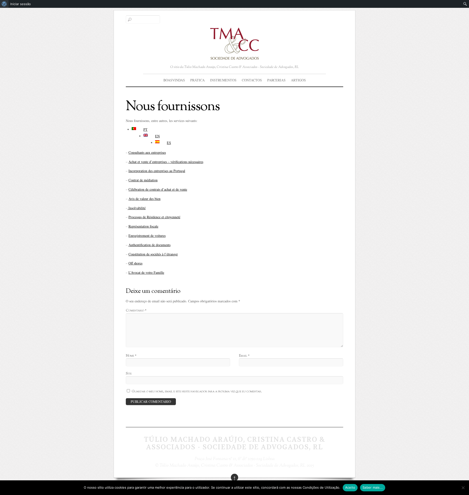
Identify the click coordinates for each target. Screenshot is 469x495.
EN (157, 136)
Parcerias (276, 80)
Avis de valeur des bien (144, 198)
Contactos (252, 80)
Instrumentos (223, 80)
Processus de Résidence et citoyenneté (154, 217)
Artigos (298, 80)
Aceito (350, 487)
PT (145, 129)
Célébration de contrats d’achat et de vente (157, 189)
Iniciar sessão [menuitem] (20, 4)
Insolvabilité (137, 208)
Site (129, 373)
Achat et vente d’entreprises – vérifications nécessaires (165, 161)
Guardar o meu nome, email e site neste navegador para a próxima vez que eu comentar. (197, 391)
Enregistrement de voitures (147, 235)
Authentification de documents (149, 244)
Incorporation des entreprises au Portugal (156, 170)
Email (244, 355)
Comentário (136, 310)
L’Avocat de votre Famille (146, 272)
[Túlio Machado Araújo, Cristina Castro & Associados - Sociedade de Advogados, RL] (234, 56)
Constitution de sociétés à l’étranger (153, 254)
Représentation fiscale (143, 226)
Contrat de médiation (143, 180)
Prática (197, 80)
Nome (131, 355)
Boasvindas (174, 80)
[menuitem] (4, 4)
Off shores (135, 263)
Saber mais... (372, 487)
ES (169, 142)
